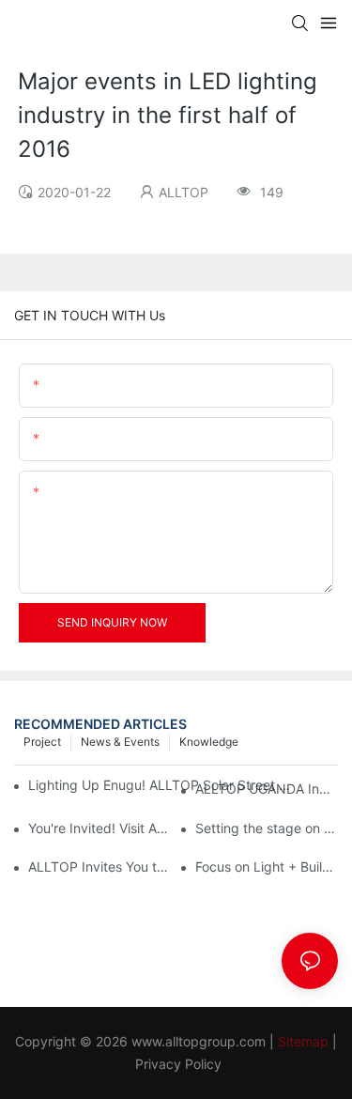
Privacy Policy (178, 1064)
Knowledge (208, 742)
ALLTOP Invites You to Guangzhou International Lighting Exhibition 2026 (99, 867)
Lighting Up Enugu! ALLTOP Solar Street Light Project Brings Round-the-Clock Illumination (163, 785)
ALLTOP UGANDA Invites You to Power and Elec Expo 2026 (266, 789)
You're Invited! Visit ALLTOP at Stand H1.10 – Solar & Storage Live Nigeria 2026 (99, 828)
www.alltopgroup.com (198, 1041)
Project (42, 742)
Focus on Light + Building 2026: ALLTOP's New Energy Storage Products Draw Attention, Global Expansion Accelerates (266, 867)
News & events (120, 742)
